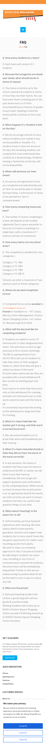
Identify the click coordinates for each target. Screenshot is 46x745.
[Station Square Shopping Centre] (23, 15)
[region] (23, 722)
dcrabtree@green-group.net (14, 308)
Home (21, 47)
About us (6, 698)
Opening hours (8, 676)
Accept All (23, 726)
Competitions (8, 683)
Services (6, 680)
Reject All (23, 739)
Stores (5, 673)
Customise (23, 732)
